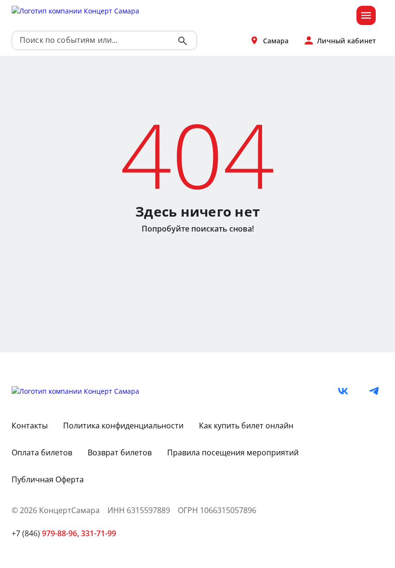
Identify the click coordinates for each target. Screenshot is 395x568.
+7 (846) (45, 533)
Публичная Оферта (48, 479)
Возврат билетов (120, 452)
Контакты (30, 425)
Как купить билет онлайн (246, 425)
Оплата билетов (42, 452)
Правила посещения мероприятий (233, 452)
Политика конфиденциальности (123, 425)
